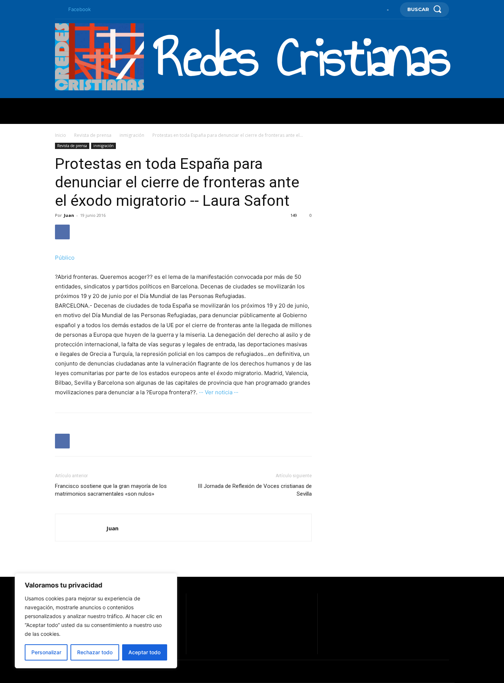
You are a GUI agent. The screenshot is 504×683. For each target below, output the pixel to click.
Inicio (60, 135)
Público (65, 257)
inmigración (132, 135)
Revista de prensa (92, 135)
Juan (69, 215)
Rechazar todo (95, 652)
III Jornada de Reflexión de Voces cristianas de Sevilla (255, 490)
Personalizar (46, 652)
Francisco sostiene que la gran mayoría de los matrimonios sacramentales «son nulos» (111, 490)
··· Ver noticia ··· (218, 392)
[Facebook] (58, 9)
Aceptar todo (144, 652)
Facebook (79, 9)
